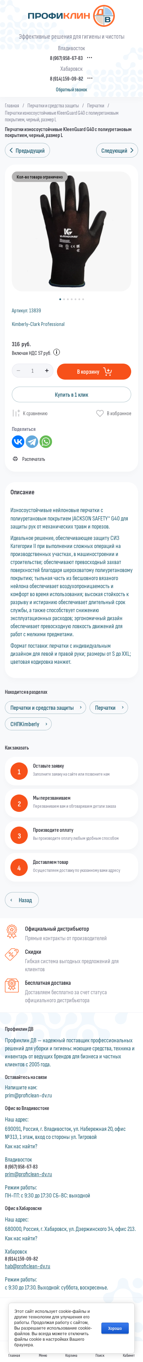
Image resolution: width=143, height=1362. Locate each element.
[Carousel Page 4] (72, 299)
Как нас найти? (21, 1146)
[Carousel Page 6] (79, 299)
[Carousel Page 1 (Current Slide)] (60, 299)
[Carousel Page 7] (83, 299)
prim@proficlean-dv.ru (28, 1095)
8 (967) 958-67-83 (66, 58)
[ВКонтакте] (18, 441)
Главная (12, 105)
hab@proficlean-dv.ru (27, 1266)
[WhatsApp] (46, 441)
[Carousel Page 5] (75, 299)
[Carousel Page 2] (64, 299)
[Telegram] (32, 441)
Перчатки (95, 105)
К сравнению (35, 413)
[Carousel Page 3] (68, 299)
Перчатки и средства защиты (53, 105)
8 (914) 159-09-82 (66, 79)
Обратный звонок (71, 89)
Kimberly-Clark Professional (38, 323)
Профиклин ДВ (19, 1029)
